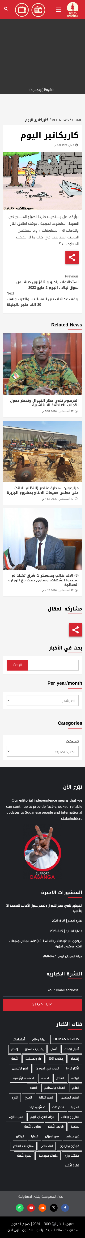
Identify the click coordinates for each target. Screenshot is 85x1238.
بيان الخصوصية (52, 1197)
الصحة (45, 1078)
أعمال (54, 1049)
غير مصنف (72, 1136)
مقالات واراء (72, 1156)
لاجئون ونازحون (69, 1146)
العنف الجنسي (70, 1097)
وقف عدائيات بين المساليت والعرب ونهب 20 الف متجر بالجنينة (42, 298)
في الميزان (52, 1136)
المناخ (28, 1097)
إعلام (14, 1049)
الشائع (60, 1078)
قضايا (34, 1136)
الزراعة (75, 1078)
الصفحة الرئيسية (23, 1078)
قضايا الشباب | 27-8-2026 (66, 931)
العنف (33, 1088)
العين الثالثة (46, 1097)
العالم (75, 1088)
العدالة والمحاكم (54, 1088)
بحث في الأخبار (65, 648)
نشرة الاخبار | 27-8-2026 (67, 921)
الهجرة (75, 1107)
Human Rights (66, 1039)
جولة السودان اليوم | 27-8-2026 (62, 956)
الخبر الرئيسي (20, 1068)
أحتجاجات (19, 1039)
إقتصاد (75, 1059)
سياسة (75, 1126)
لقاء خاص (47, 1146)
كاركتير (20, 1136)
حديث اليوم (16, 1117)
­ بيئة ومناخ (39, 1039)
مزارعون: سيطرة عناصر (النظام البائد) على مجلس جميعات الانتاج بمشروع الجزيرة (43, 490)
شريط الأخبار (56, 1126)
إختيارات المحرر (34, 1049)
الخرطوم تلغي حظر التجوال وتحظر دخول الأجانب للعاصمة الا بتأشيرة (44, 402)
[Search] (6, 9)
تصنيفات (72, 742)
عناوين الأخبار (32, 1126)
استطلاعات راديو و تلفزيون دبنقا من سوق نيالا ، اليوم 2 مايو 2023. (47, 281)
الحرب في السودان (47, 1068)
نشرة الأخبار (24, 1156)
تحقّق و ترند (37, 1107)
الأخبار (14, 1059)
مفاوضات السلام (23, 1146)
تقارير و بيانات (70, 1117)
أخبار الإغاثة (71, 1049)
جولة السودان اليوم (42, 1117)
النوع (15, 1097)
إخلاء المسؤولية (29, 1197)
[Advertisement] (42, 42)
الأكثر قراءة (72, 1068)
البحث (17, 665)
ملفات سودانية (48, 1156)
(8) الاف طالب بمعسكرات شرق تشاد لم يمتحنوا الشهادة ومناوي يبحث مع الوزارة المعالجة (43, 580)
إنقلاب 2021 (56, 1059)
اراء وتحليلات (34, 1059)
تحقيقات (58, 1107)
